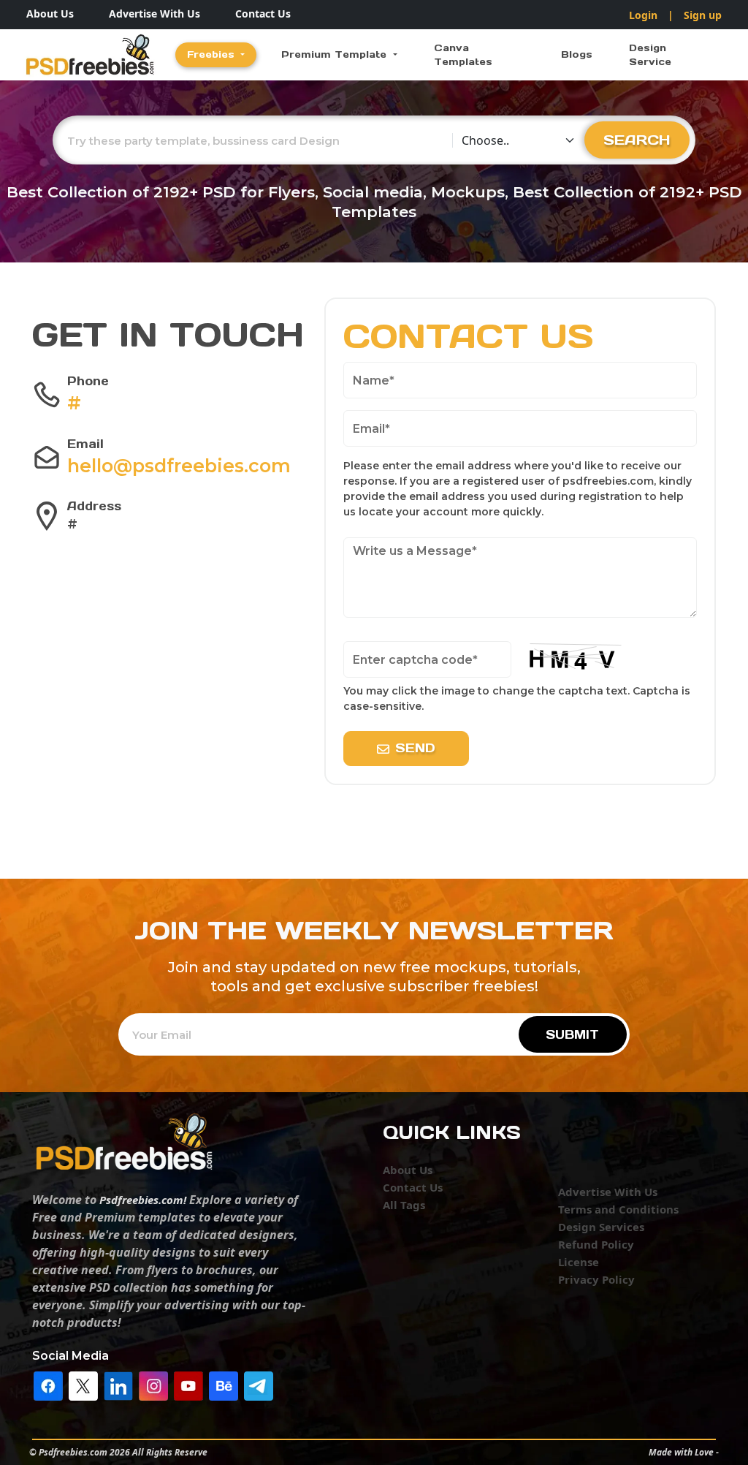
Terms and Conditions (618, 1209)
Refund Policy (596, 1244)
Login (643, 15)
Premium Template (335, 54)
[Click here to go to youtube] (188, 1384)
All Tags (404, 1204)
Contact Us (263, 13)
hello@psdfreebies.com (179, 466)
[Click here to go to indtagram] (153, 1384)
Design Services (601, 1226)
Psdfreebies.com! (142, 1199)
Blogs (576, 54)
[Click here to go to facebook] (48, 1384)
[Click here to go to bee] (223, 1384)
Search (637, 139)
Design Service (650, 55)
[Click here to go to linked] (118, 1384)
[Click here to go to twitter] (83, 1384)
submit (572, 1034)
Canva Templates (463, 55)
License (578, 1261)
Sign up (703, 15)
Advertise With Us (154, 13)
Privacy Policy (596, 1279)
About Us (50, 13)
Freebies (212, 54)
